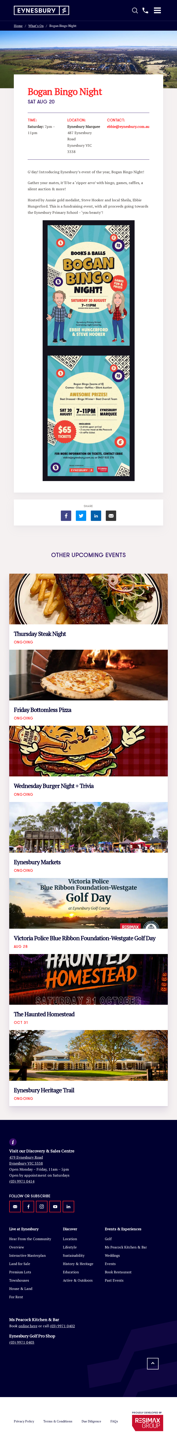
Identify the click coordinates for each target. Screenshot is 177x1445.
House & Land (20, 1288)
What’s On (36, 25)
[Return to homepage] (41, 10)
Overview (16, 1247)
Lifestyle (70, 1247)
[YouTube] (55, 1206)
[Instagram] (41, 1206)
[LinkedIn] (68, 1206)
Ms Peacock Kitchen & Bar (126, 1247)
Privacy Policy (24, 1421)
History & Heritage (78, 1263)
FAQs (114, 1421)
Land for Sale (19, 1263)
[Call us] (145, 10)
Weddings (112, 1255)
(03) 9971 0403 (21, 1342)
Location (70, 1238)
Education (71, 1272)
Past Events (114, 1280)
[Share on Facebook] (66, 516)
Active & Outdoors (78, 1280)
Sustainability (74, 1255)
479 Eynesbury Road (26, 1157)
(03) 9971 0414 (21, 1181)
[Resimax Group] (147, 1423)
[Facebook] (28, 1206)
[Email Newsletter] (15, 1206)
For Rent (16, 1297)
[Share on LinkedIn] (96, 516)
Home (18, 25)
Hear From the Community (30, 1238)
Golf (108, 1238)
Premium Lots (20, 1272)
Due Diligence (91, 1421)
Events (110, 1263)
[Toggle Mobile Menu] (157, 10)
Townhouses (19, 1280)
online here (27, 1325)
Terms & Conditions (57, 1421)
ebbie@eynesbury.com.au (128, 126)
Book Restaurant (118, 1272)
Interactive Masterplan (27, 1255)
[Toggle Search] (135, 10)
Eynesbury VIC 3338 (26, 1163)
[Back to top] (153, 1363)
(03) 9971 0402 (62, 1325)
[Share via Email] (111, 516)
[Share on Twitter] (81, 516)
